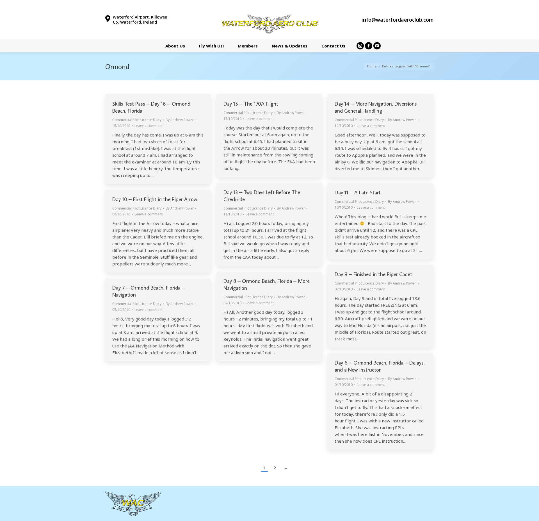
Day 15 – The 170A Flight (250, 103)
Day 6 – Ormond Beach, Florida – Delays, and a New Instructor (380, 366)
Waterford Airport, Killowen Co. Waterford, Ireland (140, 19)
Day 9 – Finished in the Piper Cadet (373, 273)
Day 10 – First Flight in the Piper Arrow (154, 199)
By (180, 119)
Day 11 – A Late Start (358, 192)
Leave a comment (148, 125)
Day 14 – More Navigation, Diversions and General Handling (376, 107)
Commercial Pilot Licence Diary (136, 119)
